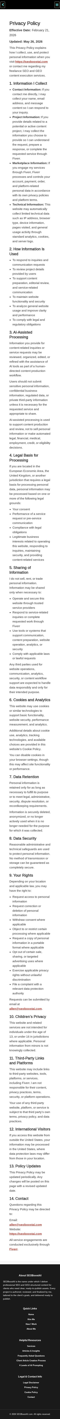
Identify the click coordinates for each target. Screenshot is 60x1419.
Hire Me (31, 1319)
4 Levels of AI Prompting (31, 1365)
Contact (31, 1397)
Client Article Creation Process (31, 1360)
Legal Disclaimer (31, 1382)
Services (31, 1346)
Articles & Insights (31, 1351)
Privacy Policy (31, 1387)
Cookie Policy (31, 1392)
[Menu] (57, 5)
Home (31, 1314)
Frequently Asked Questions (31, 1356)
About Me (31, 1329)
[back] (2, 5)
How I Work (31, 1324)
